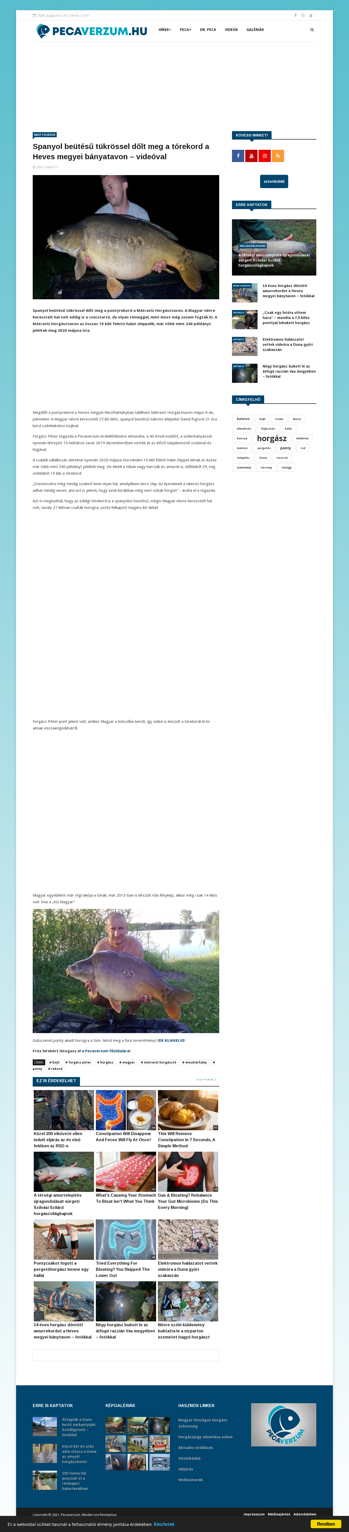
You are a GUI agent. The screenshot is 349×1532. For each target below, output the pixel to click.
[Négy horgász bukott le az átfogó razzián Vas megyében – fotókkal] (159, 1425)
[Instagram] (303, 15)
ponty (285, 447)
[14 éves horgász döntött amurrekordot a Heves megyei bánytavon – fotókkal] (116, 1443)
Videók (231, 29)
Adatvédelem (305, 1514)
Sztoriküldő (274, 181)
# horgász (105, 1062)
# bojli (54, 1062)
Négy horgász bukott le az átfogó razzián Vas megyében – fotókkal (289, 371)
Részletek (164, 1524)
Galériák (255, 29)
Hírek (164, 29)
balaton (243, 419)
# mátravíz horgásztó (158, 1062)
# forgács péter (78, 1062)
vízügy (287, 467)
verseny (266, 467)
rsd (303, 448)
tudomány (244, 467)
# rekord (55, 1069)
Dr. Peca (208, 29)
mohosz (242, 448)
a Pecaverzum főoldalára (105, 1050)
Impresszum (254, 1514)
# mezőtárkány (194, 1062)
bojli (262, 419)
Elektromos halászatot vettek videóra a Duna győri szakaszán (288, 344)
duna (297, 419)
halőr (288, 428)
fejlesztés (268, 428)
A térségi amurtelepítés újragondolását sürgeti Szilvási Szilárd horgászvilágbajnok (274, 260)
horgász (272, 438)
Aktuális (238, 312)
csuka (279, 419)
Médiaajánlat (279, 1514)
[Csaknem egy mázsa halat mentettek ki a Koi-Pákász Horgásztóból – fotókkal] (137, 1443)
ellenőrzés (244, 428)
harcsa (242, 438)
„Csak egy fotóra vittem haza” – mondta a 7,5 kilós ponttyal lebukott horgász (286, 318)
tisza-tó (282, 458)
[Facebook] (296, 15)
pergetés (264, 448)
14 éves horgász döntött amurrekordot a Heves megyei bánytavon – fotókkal (289, 291)
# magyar (127, 1062)
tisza (263, 458)
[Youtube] (310, 15)
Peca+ (185, 29)
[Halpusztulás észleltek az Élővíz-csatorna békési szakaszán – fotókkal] (137, 1425)
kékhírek (302, 438)
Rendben (326, 1524)
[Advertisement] (174, 80)
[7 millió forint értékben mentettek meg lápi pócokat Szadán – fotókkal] (137, 1462)
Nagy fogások (44, 134)
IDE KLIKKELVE (171, 1040)
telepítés (243, 458)
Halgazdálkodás (252, 246)
